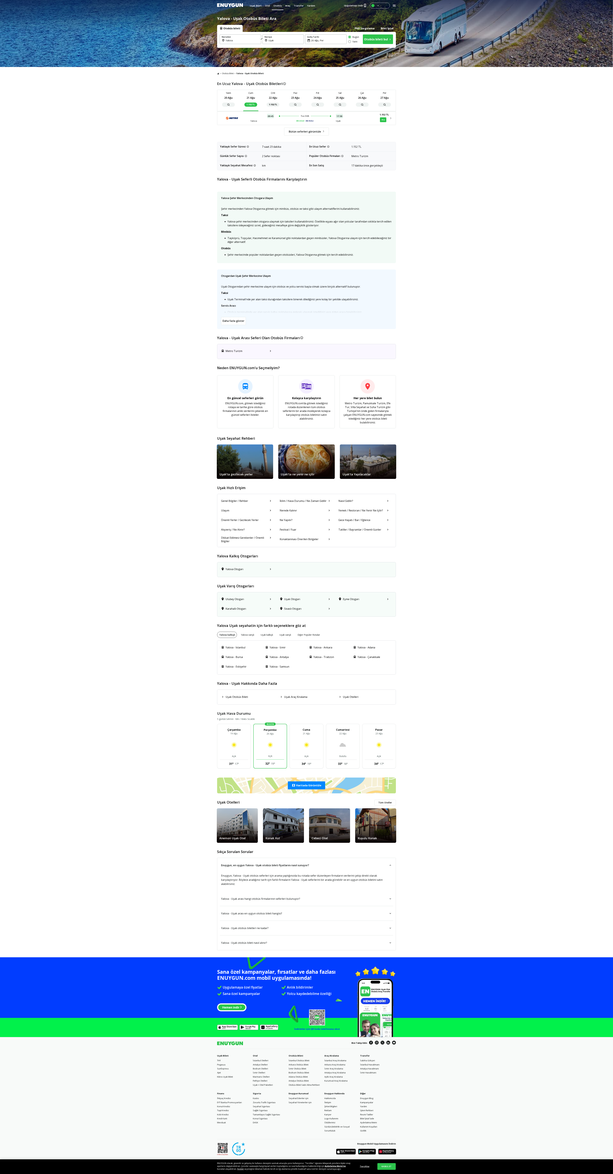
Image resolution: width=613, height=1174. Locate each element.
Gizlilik (363, 1130)
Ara (383, 119)
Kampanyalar (366, 1102)
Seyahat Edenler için (298, 1098)
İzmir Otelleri (259, 1072)
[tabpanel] (306, 40)
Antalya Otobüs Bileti (299, 1080)
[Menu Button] (380, 5)
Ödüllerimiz (329, 1122)
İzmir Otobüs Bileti (297, 1068)
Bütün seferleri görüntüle (305, 131)
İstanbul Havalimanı (369, 1064)
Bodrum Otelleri (260, 1068)
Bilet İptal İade (367, 1118)
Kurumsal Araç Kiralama (336, 1080)
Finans (220, 1093)
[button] (306, 785)
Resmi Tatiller (366, 1114)
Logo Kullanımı (331, 1118)
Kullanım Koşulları (368, 1126)
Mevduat (221, 1122)
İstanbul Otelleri (260, 1060)
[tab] (230, 28)
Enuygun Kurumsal (299, 1093)
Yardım (363, 1106)
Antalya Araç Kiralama (335, 1072)
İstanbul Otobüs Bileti (299, 1060)
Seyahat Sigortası (261, 1106)
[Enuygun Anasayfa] (230, 5)
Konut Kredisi (223, 1106)
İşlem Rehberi (366, 1110)
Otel (255, 1055)
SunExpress (223, 1068)
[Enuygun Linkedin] (388, 1043)
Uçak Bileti (223, 1055)
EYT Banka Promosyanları (229, 1102)
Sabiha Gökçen (367, 1060)
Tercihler (365, 1166)
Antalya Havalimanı (369, 1068)
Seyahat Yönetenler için (300, 1102)
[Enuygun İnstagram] (377, 1043)
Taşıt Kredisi (223, 1110)
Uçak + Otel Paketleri (263, 1084)
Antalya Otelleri (260, 1064)
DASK (255, 1122)
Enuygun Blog (366, 1098)
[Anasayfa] (218, 73)
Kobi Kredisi (223, 1114)
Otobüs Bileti (228, 73)
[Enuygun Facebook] (371, 1043)
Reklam (328, 1110)
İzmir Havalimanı (368, 1072)
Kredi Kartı (222, 1118)
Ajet (219, 1072)
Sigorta (257, 1093)
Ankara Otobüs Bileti (298, 1064)
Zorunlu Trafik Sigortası (264, 1102)
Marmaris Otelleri (261, 1076)
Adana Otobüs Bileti (298, 1076)
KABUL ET (386, 1166)
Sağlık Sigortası (260, 1110)
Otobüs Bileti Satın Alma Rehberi (304, 1084)
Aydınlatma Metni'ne (335, 1166)
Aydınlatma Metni (368, 1122)
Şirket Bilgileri (330, 1106)
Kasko (256, 1098)
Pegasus (221, 1064)
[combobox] (242, 40)
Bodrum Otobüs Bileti (299, 1072)
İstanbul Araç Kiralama (335, 1060)
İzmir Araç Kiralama (333, 1068)
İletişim (327, 1102)
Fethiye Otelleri (260, 1080)
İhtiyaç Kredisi (224, 1098)
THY (219, 1060)
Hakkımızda (330, 1098)
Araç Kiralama (331, 1055)
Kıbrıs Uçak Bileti (225, 1076)
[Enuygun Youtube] (394, 1043)
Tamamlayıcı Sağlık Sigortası (266, 1114)
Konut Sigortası (260, 1118)
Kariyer (327, 1114)
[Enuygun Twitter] (382, 1043)
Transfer (365, 1055)
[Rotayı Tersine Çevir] (262, 39)
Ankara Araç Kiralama (334, 1064)
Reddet (240, 1169)
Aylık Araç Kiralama (333, 1076)
